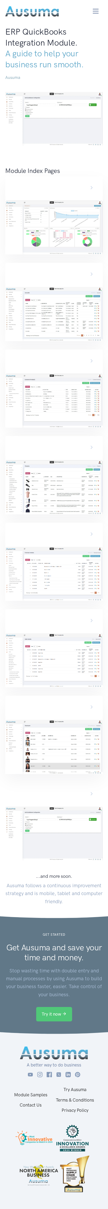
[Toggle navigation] (96, 11)
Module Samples (30, 1094)
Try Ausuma (75, 1089)
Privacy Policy (75, 1110)
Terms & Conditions (75, 1100)
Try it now (52, 1014)
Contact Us (31, 1105)
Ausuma (12, 77)
